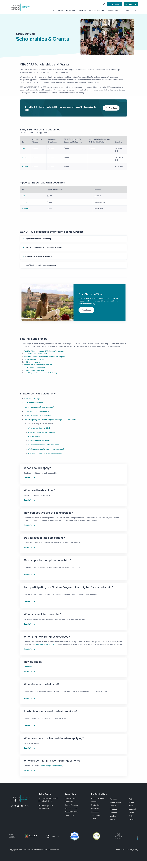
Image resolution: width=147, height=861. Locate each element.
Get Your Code (111, 108)
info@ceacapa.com (45, 806)
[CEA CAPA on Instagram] (15, 806)
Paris (131, 799)
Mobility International (32, 362)
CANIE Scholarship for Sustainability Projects (43, 247)
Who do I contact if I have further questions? (45, 453)
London (113, 816)
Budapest (94, 812)
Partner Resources (115, 10)
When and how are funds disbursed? (42, 432)
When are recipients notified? (39, 428)
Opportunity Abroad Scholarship (38, 239)
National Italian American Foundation (38, 365)
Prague (131, 802)
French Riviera (115, 802)
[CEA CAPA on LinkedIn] (22, 806)
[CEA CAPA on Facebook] (25, 806)
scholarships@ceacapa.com (44, 644)
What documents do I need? (39, 441)
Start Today (86, 310)
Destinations (71, 10)
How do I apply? (34, 436)
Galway (113, 806)
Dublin (93, 819)
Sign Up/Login (131, 4)
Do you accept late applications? (36, 411)
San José (132, 809)
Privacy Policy (133, 850)
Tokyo (131, 819)
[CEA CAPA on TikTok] (10, 806)
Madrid (112, 819)
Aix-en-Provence (97, 798)
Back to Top (29, 478)
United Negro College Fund (34, 367)
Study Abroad (70, 798)
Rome (131, 806)
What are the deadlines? (33, 403)
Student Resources (97, 10)
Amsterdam (95, 805)
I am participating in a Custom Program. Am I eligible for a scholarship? (50, 419)
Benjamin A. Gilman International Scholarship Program (44, 357)
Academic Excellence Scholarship (38, 256)
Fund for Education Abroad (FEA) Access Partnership (44, 351)
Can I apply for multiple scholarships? (38, 415)
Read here (28, 667)
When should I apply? (32, 398)
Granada (113, 809)
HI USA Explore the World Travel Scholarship (40, 373)
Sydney (131, 816)
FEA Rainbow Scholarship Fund (35, 354)
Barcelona (95, 808)
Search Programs (71, 805)
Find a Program (114, 4)
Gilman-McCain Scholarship (34, 359)
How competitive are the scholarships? (39, 407)
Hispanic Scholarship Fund (34, 370)
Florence (113, 799)
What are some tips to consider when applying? (46, 449)
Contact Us (69, 815)
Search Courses (71, 808)
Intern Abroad (70, 802)
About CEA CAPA (131, 10)
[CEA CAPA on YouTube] (18, 806)
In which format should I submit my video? (44, 445)
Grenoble (113, 812)
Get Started (58, 10)
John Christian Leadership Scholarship (40, 265)
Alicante (94, 802)
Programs (82, 10)
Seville (131, 812)
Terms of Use (120, 850)
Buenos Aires (96, 815)
